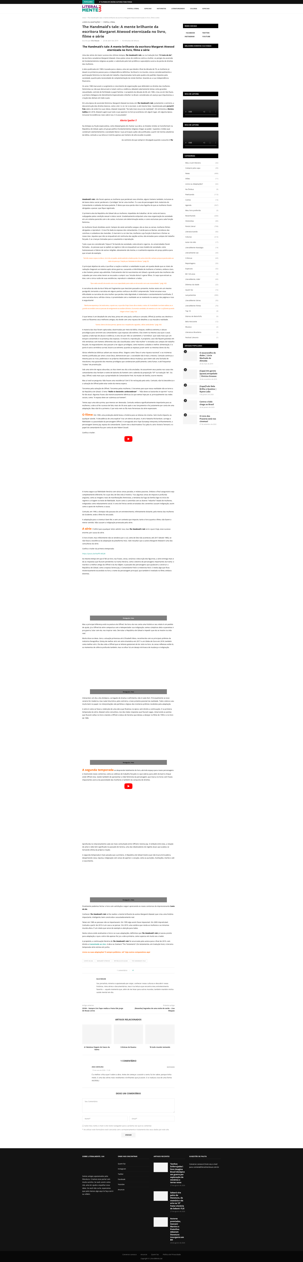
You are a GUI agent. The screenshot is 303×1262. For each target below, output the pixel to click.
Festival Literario (201, 337)
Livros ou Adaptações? (201, 184)
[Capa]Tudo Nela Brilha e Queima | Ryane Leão (208, 389)
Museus (201, 327)
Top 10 (201, 311)
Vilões (201, 178)
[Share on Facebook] (136, 970)
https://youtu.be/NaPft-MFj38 (93, 553)
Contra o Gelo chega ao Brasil (207, 403)
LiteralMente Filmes (201, 306)
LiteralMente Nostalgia (201, 247)
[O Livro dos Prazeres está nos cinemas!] (190, 419)
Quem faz (201, 290)
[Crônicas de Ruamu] (128, 1034)
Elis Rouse (95, 41)
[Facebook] (215, 2)
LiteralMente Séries (201, 300)
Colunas (193, 9)
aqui (148, 952)
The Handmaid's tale (139, 961)
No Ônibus (201, 189)
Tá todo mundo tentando (160, 1047)
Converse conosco (129, 1254)
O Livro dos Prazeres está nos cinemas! (208, 419)
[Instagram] (89, 1200)
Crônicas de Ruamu (128, 1047)
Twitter (120, 1174)
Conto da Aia (88, 961)
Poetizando (201, 194)
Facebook (121, 1179)
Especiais (205, 9)
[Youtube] (91, 1200)
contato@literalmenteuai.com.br (206, 1167)
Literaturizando (178, 9)
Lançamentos (201, 295)
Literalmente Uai (201, 253)
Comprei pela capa (201, 168)
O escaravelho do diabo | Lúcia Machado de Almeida (208, 357)
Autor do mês (201, 242)
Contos (201, 200)
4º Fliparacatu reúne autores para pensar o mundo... (120, 2)
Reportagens (201, 263)
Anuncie (121, 1189)
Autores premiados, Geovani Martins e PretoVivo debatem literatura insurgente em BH (177, 1229)
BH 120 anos (201, 274)
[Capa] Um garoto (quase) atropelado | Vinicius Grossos (208, 373)
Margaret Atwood (103, 961)
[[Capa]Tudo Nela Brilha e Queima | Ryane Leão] (190, 389)
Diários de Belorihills (201, 316)
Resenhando (201, 216)
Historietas (161, 9)
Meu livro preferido (201, 210)
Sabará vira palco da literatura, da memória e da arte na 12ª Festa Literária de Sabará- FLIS (177, 1200)
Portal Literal (133, 9)
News (201, 173)
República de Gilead (121, 961)
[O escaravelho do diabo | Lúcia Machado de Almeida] (190, 356)
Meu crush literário (201, 163)
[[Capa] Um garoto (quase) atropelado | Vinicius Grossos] (190, 374)
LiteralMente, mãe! (201, 279)
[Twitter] (87, 1200)
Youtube (121, 1184)
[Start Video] (128, 462)
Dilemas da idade (201, 284)
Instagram (122, 1169)
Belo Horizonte (201, 321)
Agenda (201, 205)
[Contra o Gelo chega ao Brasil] (190, 405)
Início (84, 18)
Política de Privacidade (172, 1254)
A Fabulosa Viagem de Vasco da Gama (97, 1048)
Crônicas (201, 258)
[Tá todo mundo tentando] (160, 1034)
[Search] (219, 8)
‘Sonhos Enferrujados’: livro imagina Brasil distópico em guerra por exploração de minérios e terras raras (177, 1173)
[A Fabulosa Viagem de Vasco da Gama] (96, 1034)
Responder (171, 1067)
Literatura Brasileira (201, 332)
